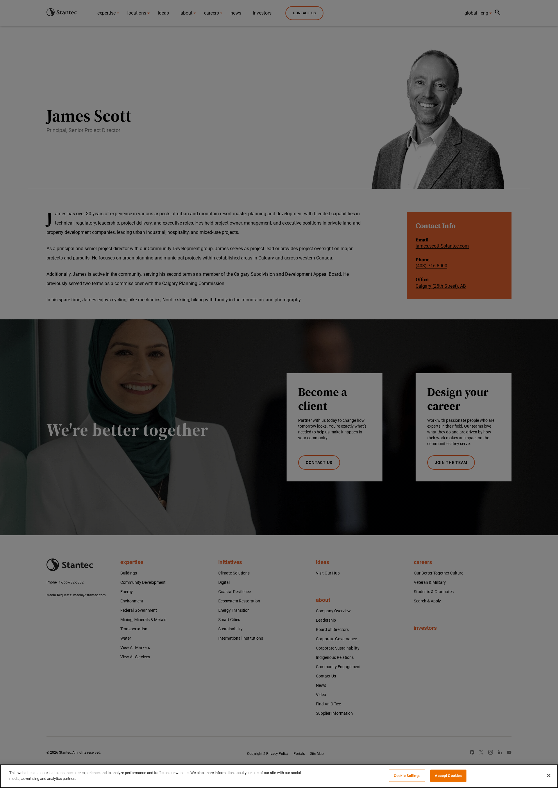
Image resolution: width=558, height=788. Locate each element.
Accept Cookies (448, 775)
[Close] (548, 775)
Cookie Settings (407, 775)
